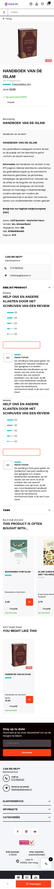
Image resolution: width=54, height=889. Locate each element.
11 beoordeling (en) (21, 84)
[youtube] (35, 831)
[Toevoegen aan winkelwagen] (29, 602)
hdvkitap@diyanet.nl (20, 275)
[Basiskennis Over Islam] (19, 552)
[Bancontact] (27, 877)
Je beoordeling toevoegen (21, 344)
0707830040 (16, 268)
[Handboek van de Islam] (19, 655)
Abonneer (27, 752)
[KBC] (35, 877)
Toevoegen (35, 883)
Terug (9, 18)
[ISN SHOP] (11, 4)
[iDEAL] (18, 877)
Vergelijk (10, 102)
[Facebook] (17, 831)
